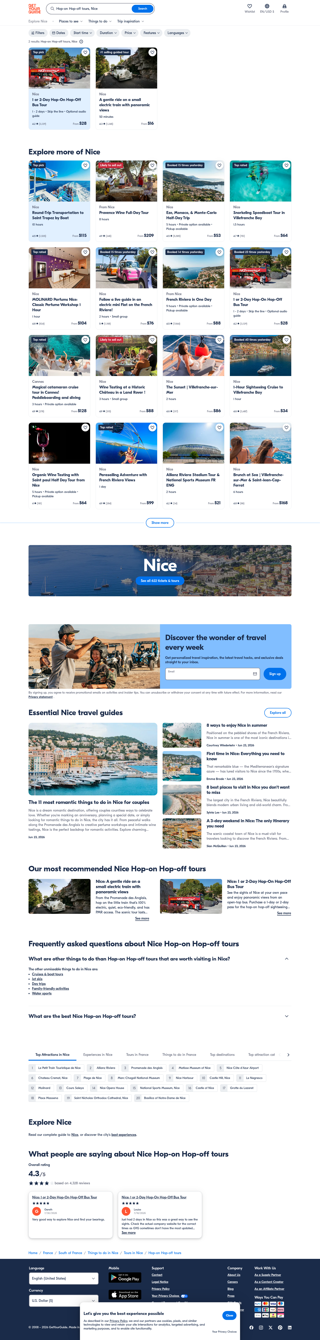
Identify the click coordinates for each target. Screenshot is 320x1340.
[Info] (81, 42)
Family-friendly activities (50, 989)
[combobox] (89, 9)
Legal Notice (160, 1282)
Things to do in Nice (103, 1253)
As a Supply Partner (267, 1275)
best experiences (123, 1135)
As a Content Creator (268, 1282)
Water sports (42, 993)
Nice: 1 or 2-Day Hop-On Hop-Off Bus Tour (64, 1197)
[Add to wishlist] (85, 52)
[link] (59, 88)
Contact (157, 1275)
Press (230, 1296)
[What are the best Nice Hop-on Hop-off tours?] (286, 1016)
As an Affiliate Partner (269, 1289)
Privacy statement (41, 697)
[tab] (52, 1055)
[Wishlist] (249, 6)
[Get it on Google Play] (125, 1278)
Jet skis (37, 979)
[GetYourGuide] (35, 9)
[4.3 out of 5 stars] (42, 1183)
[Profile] (284, 6)
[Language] (267, 6)
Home (33, 1253)
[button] (59, 88)
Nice (74, 1135)
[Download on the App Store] (125, 1295)
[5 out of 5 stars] (70, 1203)
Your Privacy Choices (166, 1296)
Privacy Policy (161, 1289)
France (48, 1253)
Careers (232, 1282)
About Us (233, 1275)
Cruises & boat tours (47, 974)
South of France (70, 1253)
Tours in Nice (133, 1253)
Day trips (39, 984)
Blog (230, 1289)
